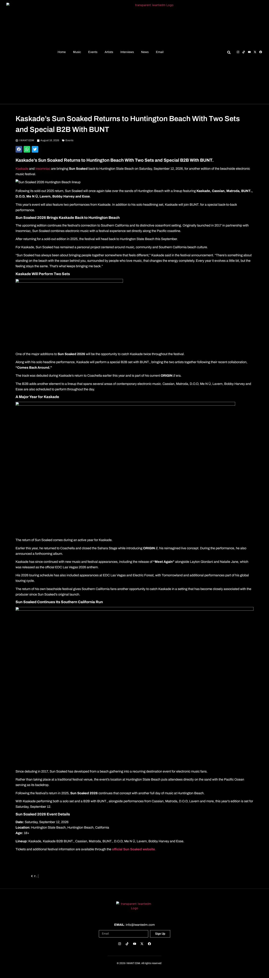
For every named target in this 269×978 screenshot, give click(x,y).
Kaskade (22, 168)
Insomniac (43, 168)
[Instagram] (238, 52)
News (145, 52)
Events (92, 52)
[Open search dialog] (228, 53)
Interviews (127, 52)
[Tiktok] (244, 52)
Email (160, 52)
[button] (19, 149)
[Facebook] (261, 52)
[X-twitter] (255, 52)
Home (62, 52)
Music (77, 52)
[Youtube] (249, 52)
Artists (109, 52)
